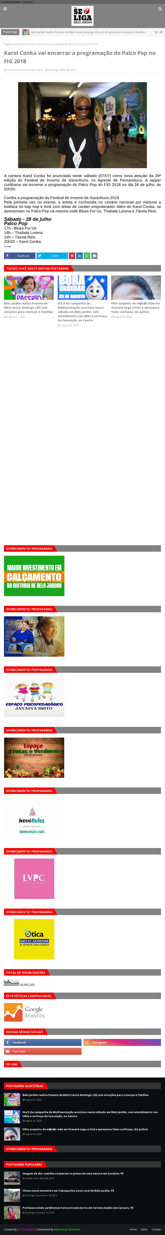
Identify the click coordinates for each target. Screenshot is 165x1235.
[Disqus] (82, 389)
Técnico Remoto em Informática (25, 70)
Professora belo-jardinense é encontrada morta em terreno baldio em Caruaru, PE (78, 1208)
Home (133, 1229)
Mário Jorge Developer (67, 1229)
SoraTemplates (26, 1229)
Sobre (144, 1229)
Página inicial (11, 44)
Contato (156, 1229)
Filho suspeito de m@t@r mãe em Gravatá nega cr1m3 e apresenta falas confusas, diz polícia (135, 307)
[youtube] (42, 1051)
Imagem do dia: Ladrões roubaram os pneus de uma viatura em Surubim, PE (73, 1173)
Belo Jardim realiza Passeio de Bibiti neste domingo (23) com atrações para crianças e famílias (28, 307)
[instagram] (122, 1042)
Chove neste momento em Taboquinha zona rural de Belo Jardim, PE (68, 1190)
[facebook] (42, 1042)
